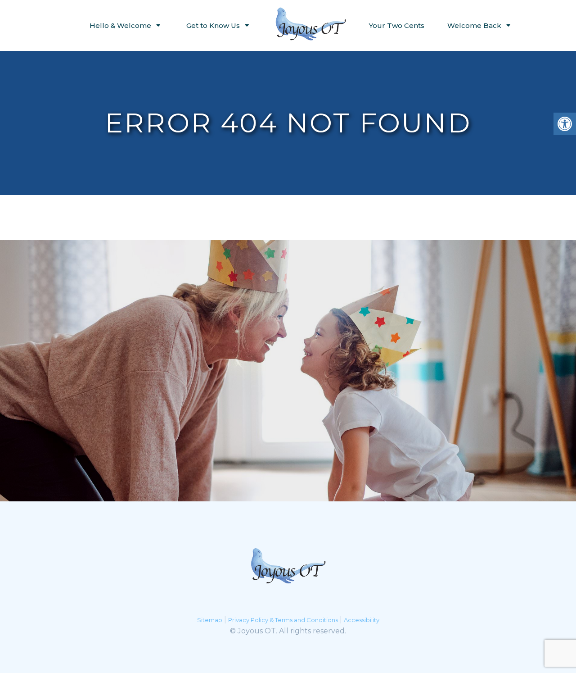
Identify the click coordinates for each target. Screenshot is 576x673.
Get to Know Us (213, 25)
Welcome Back (474, 25)
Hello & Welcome (120, 25)
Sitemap (209, 619)
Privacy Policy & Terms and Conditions (283, 619)
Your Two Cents (396, 25)
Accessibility (361, 619)
